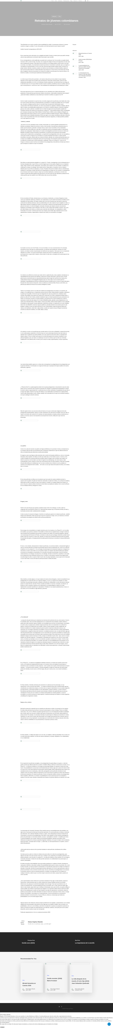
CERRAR (2, 1027)
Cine (60, 16)
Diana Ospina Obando (47, 24)
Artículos (54, 16)
